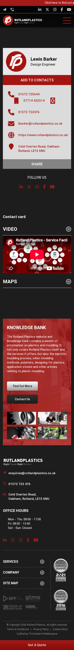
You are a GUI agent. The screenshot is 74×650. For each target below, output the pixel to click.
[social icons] (39, 9)
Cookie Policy (60, 629)
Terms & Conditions (18, 629)
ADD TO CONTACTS (37, 80)
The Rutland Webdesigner (43, 633)
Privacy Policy (41, 629)
